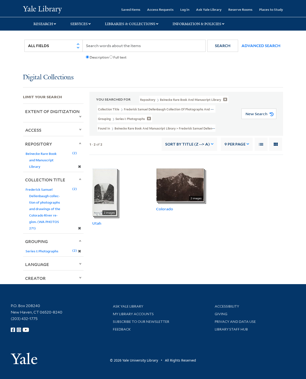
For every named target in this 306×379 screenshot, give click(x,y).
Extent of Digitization (52, 111)
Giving (221, 314)
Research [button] (43, 24)
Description (99, 57)
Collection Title (45, 180)
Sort (187, 144)
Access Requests (160, 9)
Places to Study (271, 9)
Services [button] (79, 24)
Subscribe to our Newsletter (141, 322)
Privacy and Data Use (235, 322)
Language (37, 264)
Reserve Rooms (240, 9)
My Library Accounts (133, 314)
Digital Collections (48, 77)
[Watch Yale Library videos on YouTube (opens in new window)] (26, 330)
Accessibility (227, 306)
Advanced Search (260, 45)
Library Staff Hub (231, 329)
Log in (184, 9)
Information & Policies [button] (197, 24)
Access (33, 130)
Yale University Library (42, 9)
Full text (119, 57)
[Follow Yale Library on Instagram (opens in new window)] (19, 330)
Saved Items (130, 9)
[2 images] (104, 191)
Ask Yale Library (209, 9)
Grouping (36, 241)
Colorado (164, 208)
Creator (35, 278)
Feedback (122, 329)
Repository (38, 144)
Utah (96, 223)
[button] (222, 46)
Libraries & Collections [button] (130, 24)
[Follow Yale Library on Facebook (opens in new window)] (13, 330)
